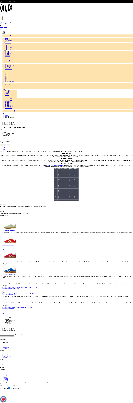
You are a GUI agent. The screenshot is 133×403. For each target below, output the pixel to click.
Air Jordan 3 (7, 57)
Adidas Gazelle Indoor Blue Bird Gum (8, 274)
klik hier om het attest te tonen (37, 383)
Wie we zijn (4, 355)
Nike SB (6, 64)
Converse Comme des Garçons (11, 110)
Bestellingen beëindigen (4, 27)
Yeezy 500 (7, 94)
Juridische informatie (5, 363)
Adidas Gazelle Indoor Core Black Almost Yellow (10, 288)
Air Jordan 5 (7, 58)
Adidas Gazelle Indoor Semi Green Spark (9, 230)
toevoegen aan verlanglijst (5, 130)
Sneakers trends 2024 (6, 380)
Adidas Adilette (8, 49)
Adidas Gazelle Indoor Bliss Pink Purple (9, 294)
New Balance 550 (8, 100)
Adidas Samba (8, 43)
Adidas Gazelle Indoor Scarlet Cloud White (9, 259)
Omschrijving (4, 147)
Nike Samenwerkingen (9, 65)
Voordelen (4, 148)
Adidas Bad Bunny (8, 48)
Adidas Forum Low (8, 46)
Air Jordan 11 (7, 59)
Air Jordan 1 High (8, 51)
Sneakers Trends (8, 38)
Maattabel (4, 149)
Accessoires (7, 36)
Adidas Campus (8, 45)
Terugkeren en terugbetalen (6, 356)
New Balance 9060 (9, 106)
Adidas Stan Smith (8, 47)
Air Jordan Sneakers (5, 375)
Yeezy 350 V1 (7, 90)
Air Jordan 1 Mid (8, 53)
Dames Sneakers (8, 40)
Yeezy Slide (7, 96)
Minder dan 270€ (8, 35)
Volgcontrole (4, 357)
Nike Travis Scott (8, 66)
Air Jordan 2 (7, 56)
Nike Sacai (7, 71)
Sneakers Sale (4, 376)
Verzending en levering (6, 354)
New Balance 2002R (9, 105)
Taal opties (4, 364)
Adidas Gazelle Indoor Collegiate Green (9, 281)
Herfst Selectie (4, 377)
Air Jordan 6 (7, 60)
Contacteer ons (4, 348)
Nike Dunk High (8, 68)
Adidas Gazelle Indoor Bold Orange (8, 245)
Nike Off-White (8, 70)
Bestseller (7, 39)
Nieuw (6, 34)
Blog (3, 365)
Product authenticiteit (5, 353)
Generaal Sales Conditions (6, 362)
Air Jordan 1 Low (8, 54)
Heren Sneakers (8, 41)
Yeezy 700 (7, 95)
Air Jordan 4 (7, 55)
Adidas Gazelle (8, 44)
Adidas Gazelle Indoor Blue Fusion (8, 308)
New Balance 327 (8, 98)
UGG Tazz (7, 83)
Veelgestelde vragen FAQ (6, 347)
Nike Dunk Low (8, 67)
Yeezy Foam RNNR (9, 97)
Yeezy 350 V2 (7, 91)
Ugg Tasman (7, 84)
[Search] (10, 22)
